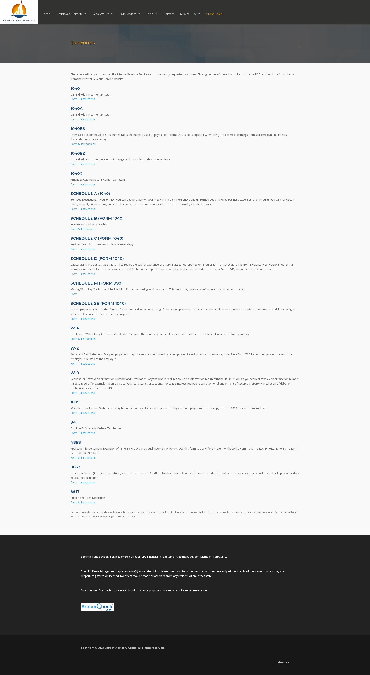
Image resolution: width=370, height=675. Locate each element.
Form (74, 99)
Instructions (87, 99)
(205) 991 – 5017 (190, 14)
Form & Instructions (83, 144)
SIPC (223, 556)
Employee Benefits (69, 14)
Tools (149, 14)
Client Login (214, 14)
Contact (168, 14)
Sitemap (283, 662)
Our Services (128, 14)
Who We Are (101, 14)
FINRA (215, 556)
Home (45, 14)
